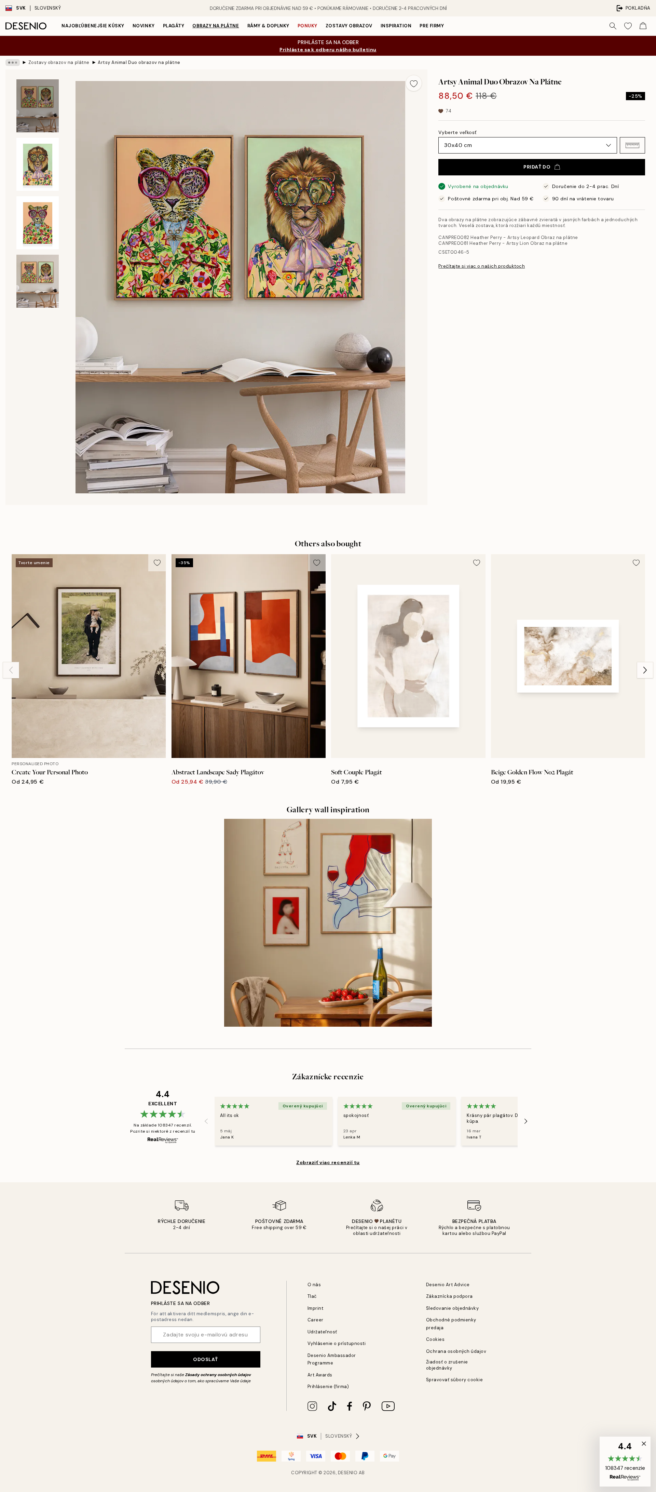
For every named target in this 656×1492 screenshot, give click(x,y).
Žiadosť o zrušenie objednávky (447, 1365)
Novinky (144, 26)
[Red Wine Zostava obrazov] (328, 923)
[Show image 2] (37, 164)
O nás (314, 1285)
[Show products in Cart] (643, 26)
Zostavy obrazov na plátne (59, 62)
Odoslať (205, 1359)
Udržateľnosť (322, 1332)
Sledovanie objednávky (452, 1308)
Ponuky (307, 26)
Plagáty (173, 26)
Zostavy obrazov (349, 26)
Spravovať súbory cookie (454, 1380)
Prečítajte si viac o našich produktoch (481, 266)
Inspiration (396, 26)
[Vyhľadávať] (612, 26)
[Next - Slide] (645, 670)
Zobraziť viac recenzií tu (328, 1162)
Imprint (316, 1308)
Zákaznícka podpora (449, 1296)
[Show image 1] (37, 105)
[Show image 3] (37, 222)
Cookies (435, 1339)
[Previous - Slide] (11, 670)
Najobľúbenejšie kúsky (93, 26)
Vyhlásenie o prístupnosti (337, 1343)
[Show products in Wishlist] (628, 26)
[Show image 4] (37, 281)
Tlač (312, 1296)
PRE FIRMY (432, 26)
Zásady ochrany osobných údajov (218, 1374)
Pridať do (536, 167)
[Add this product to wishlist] (414, 83)
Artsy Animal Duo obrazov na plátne (139, 62)
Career (316, 1320)
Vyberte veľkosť (457, 132)
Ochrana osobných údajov (456, 1351)
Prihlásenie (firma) (328, 1386)
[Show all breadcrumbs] (12, 62)
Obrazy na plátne (215, 26)
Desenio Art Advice (448, 1285)
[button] (632, 145)
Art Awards (320, 1375)
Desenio (348, 1473)
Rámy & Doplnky (268, 26)
